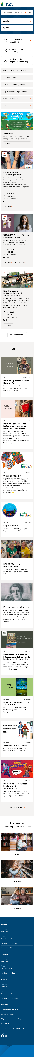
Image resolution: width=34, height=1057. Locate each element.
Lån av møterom (10, 77)
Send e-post (6, 938)
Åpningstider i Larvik (9, 943)
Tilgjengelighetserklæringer (12, 1019)
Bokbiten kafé (6, 948)
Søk (29, 13)
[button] (31, 4)
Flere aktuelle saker (16, 807)
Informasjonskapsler (9, 1010)
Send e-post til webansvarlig (12, 1028)
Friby (5, 106)
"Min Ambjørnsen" (11, 99)
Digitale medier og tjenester (15, 92)
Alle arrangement (16, 335)
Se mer (7, 143)
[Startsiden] (7, 4)
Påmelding (19, 262)
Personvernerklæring (9, 1014)
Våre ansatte (6, 1023)
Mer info (8, 207)
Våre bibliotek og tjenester (14, 85)
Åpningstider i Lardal (9, 998)
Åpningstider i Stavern (9, 973)
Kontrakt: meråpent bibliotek (15, 70)
